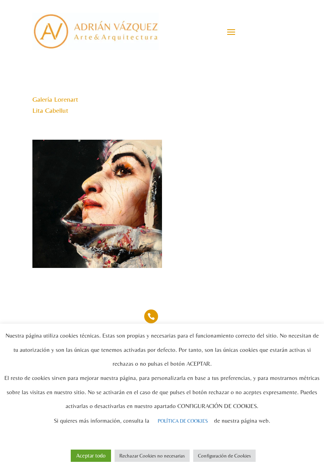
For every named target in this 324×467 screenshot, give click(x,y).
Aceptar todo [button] (90, 455)
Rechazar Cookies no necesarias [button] (152, 456)
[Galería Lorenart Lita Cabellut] (97, 267)
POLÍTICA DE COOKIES (183, 421)
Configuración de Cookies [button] (224, 456)
